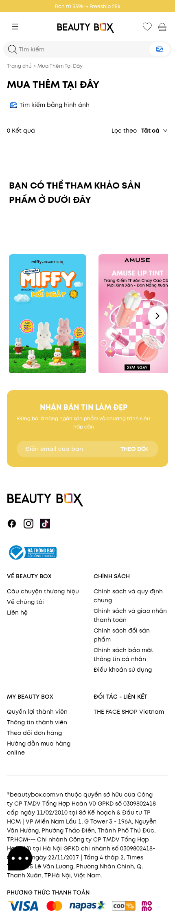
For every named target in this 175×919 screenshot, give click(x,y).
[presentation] (87, 27)
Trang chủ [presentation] (19, 65)
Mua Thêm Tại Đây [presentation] (60, 65)
